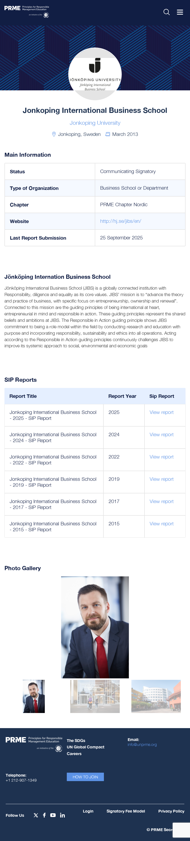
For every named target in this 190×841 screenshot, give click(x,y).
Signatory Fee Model (126, 811)
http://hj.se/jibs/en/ (120, 221)
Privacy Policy (171, 811)
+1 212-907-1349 (21, 780)
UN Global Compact (85, 746)
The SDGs (76, 740)
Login (88, 811)
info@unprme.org (142, 744)
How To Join (85, 777)
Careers (74, 753)
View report (162, 412)
